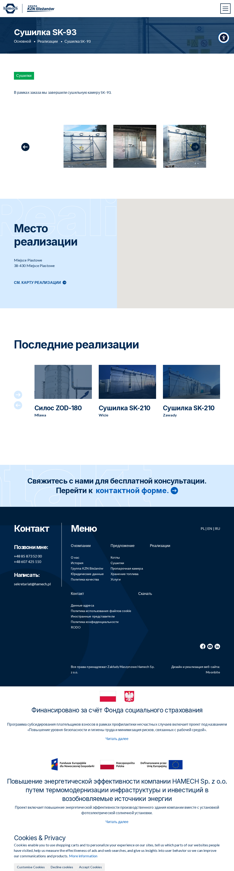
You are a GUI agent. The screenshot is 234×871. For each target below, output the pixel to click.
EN (209, 528)
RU (217, 528)
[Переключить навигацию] (225, 8)
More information (83, 856)
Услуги (115, 579)
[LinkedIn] (217, 646)
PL (203, 528)
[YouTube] (210, 646)
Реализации (47, 41)
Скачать (145, 593)
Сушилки (117, 563)
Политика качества (85, 579)
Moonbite (213, 672)
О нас (75, 557)
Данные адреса (82, 605)
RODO (76, 627)
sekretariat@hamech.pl (32, 584)
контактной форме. (132, 490)
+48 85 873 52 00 (28, 556)
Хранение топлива (124, 574)
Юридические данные (87, 574)
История (77, 563)
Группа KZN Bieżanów (87, 568)
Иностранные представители (93, 616)
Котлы (115, 557)
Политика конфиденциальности (95, 622)
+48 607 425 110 (27, 561)
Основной (22, 41)
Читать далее (117, 738)
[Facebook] (202, 646)
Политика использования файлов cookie (101, 611)
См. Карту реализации (37, 282)
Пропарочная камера (127, 568)
